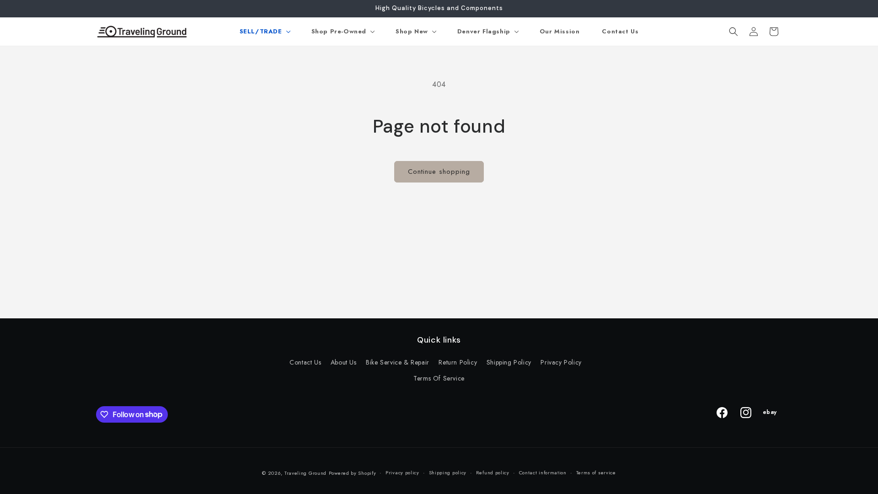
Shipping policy (448, 472)
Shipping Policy (509, 362)
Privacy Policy (561, 362)
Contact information (543, 472)
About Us (344, 362)
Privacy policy (402, 472)
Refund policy (492, 472)
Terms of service (596, 472)
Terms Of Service (439, 378)
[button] (264, 31)
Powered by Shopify (352, 473)
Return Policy (458, 362)
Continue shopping (439, 171)
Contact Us (305, 362)
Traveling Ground (305, 473)
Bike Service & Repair (397, 362)
